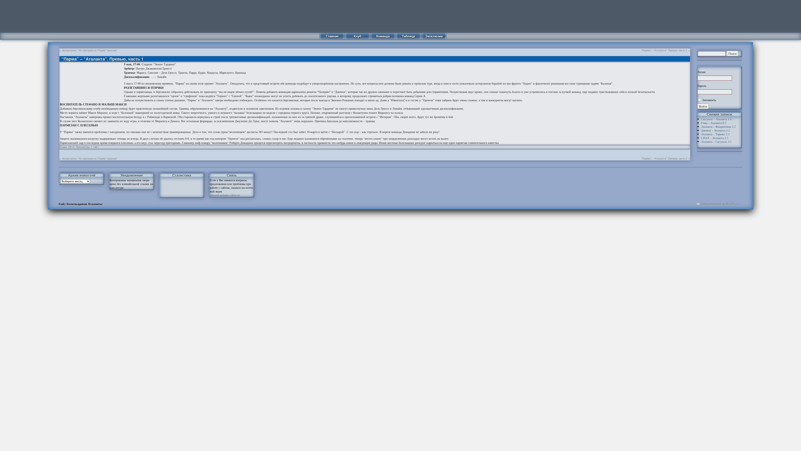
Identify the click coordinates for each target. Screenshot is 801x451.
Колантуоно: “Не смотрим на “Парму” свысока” (88, 50)
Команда (383, 36)
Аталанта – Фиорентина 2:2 (718, 127)
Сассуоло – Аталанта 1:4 (716, 119)
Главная (332, 36)
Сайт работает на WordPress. (720, 203)
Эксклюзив (434, 36)
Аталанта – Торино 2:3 (715, 134)
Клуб (357, 36)
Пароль (701, 86)
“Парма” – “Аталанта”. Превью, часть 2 (665, 50)
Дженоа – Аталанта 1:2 (715, 130)
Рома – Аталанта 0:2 (713, 123)
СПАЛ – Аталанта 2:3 (714, 138)
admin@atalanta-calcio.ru (225, 195)
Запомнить (709, 100)
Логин (701, 72)
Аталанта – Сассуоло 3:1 (716, 142)
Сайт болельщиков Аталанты (80, 204)
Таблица (408, 36)
